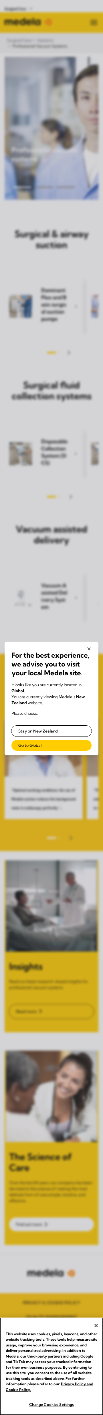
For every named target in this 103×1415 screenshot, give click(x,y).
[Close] (96, 1325)
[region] (51, 1366)
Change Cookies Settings (51, 1404)
